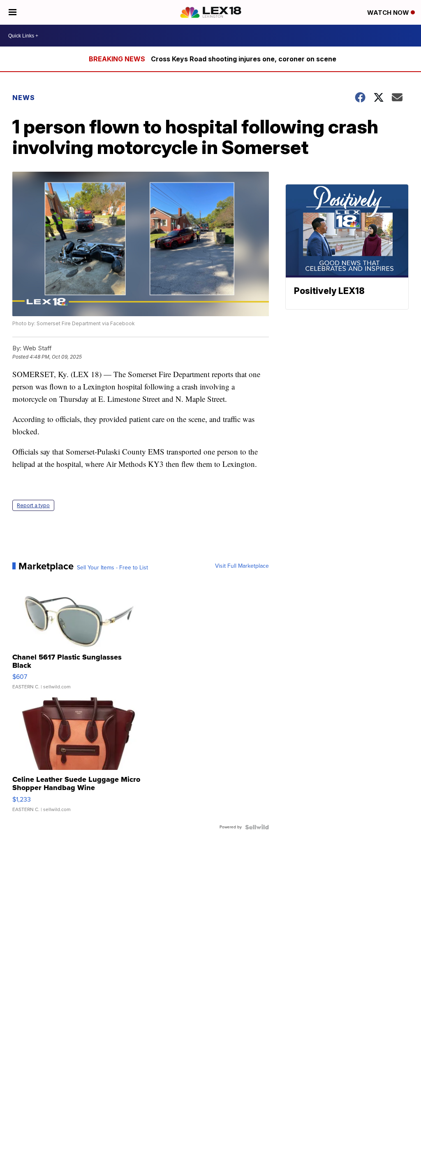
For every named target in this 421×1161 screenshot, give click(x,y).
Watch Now (389, 12)
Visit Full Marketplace (242, 566)
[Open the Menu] (12, 12)
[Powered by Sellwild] (257, 827)
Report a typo (33, 505)
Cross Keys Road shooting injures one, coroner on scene (243, 59)
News (23, 97)
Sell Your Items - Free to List (112, 568)
